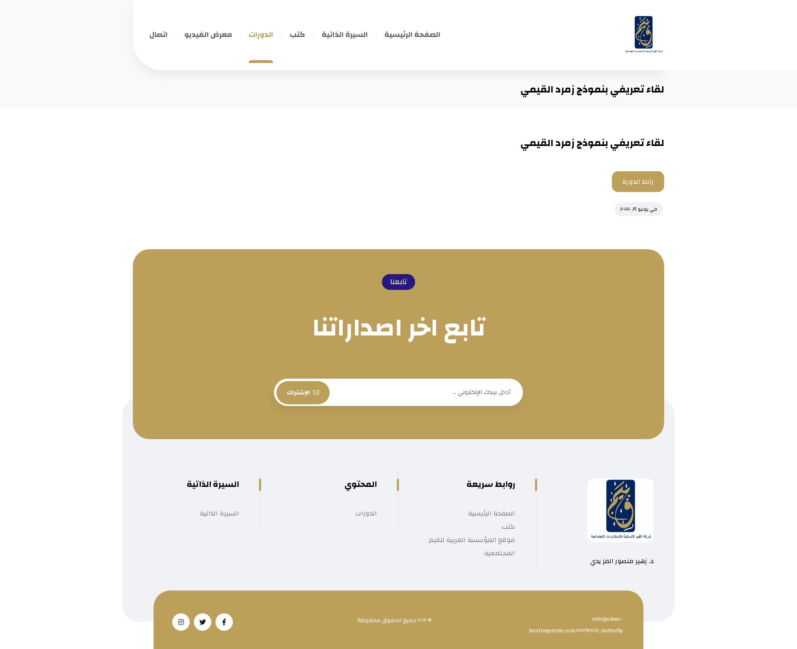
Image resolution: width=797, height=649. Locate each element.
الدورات (366, 513)
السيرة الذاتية (219, 513)
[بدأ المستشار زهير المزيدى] (643, 35)
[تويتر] (202, 622)
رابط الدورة (638, 181)
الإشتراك (298, 392)
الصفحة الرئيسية (491, 513)
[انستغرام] (181, 622)
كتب (508, 526)
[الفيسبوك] (224, 622)
